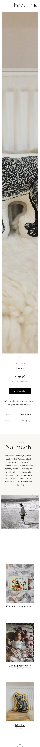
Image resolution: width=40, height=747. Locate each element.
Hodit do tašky (20, 391)
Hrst (20, 5)
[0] (36, 5)
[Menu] (5, 5)
